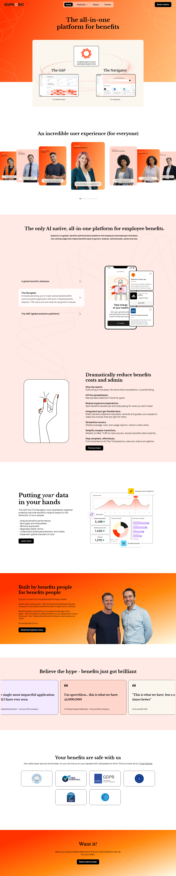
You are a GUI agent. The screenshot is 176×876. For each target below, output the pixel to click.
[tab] (51, 281)
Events (108, 4)
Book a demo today (88, 861)
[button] (82, 4)
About (96, 4)
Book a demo (163, 4)
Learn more (26, 541)
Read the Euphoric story (32, 630)
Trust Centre (145, 763)
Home (68, 4)
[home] (14, 5)
